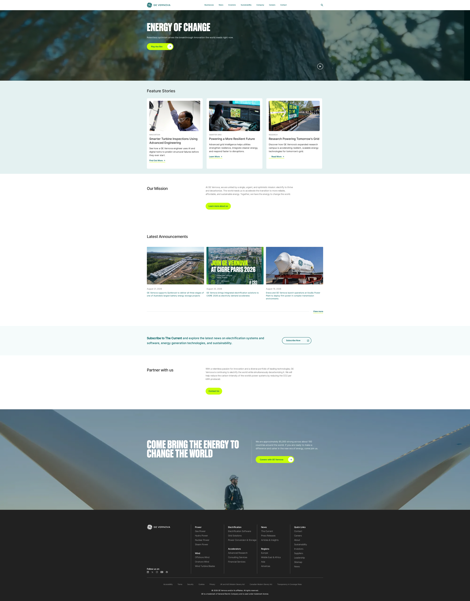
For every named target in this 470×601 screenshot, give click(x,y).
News (297, 566)
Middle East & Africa (271, 557)
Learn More (214, 156)
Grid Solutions (234, 535)
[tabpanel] (175, 133)
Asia (263, 561)
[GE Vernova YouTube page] (163, 572)
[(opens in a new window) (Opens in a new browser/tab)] (168, 572)
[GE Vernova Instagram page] (158, 572)
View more (318, 311)
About (297, 540)
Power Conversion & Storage (242, 540)
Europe (264, 553)
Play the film (156, 46)
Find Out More (156, 160)
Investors (298, 549)
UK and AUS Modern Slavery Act (232, 584)
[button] (160, 46)
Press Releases (268, 535)
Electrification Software (239, 531)
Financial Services (236, 561)
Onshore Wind (202, 561)
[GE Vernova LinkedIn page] (149, 572)
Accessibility (168, 584)
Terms (180, 584)
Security (190, 584)
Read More (276, 156)
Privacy (212, 584)
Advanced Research (238, 553)
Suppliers (298, 553)
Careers (298, 535)
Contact (298, 531)
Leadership (299, 557)
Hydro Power (201, 535)
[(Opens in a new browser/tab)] (270, 158)
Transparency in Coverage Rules (289, 584)
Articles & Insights (270, 540)
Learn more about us (218, 206)
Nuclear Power (202, 540)
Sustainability (300, 544)
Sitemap (298, 562)
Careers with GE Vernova (271, 459)
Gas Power (200, 531)
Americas (265, 566)
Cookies (202, 584)
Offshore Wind (202, 557)
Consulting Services (237, 557)
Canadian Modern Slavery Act (261, 584)
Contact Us (214, 391)
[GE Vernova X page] (153, 572)
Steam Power (201, 544)
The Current (267, 531)
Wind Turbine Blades (205, 566)
